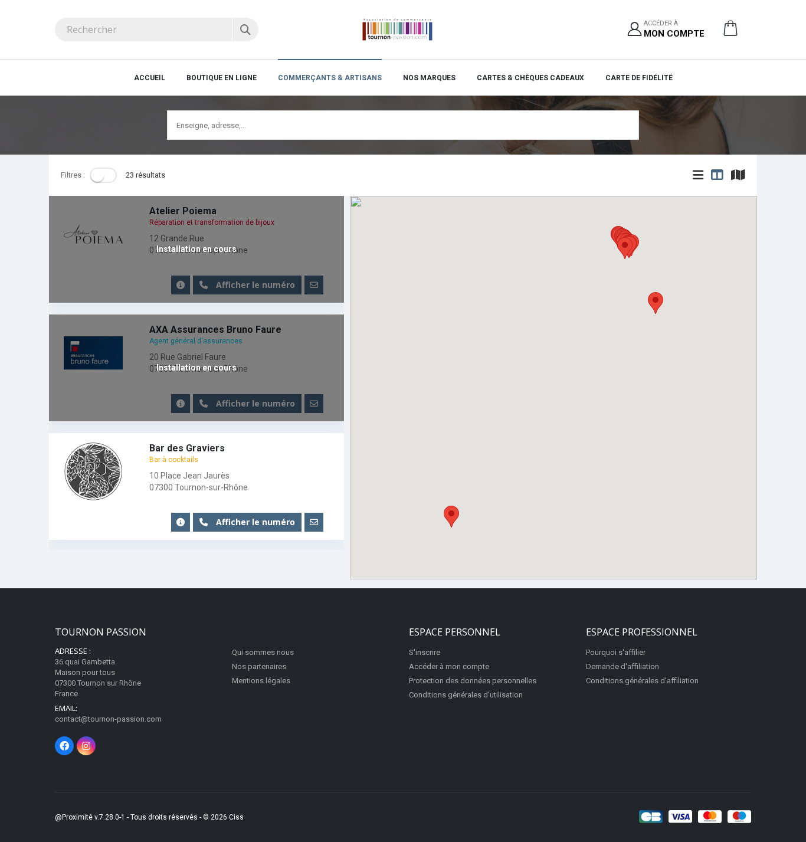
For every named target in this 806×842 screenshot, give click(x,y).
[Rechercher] (245, 29)
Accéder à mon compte (449, 666)
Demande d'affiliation (622, 666)
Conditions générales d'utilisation (466, 694)
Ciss (236, 817)
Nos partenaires (259, 666)
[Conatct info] (180, 522)
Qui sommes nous (263, 652)
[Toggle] (103, 175)
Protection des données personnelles (472, 680)
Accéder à (674, 29)
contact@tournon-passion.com (108, 719)
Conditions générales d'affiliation (642, 680)
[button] (730, 32)
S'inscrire (424, 652)
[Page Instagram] (86, 745)
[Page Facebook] (64, 745)
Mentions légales (261, 680)
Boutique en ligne (221, 78)
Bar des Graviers (187, 448)
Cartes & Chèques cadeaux (530, 78)
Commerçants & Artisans (330, 78)
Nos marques (429, 78)
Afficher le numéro (254, 522)
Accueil (149, 78)
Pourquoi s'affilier (616, 652)
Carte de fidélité (639, 78)
